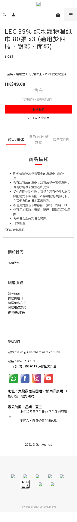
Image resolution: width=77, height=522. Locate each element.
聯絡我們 (38, 109)
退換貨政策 (16, 312)
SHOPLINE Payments (45, 506)
